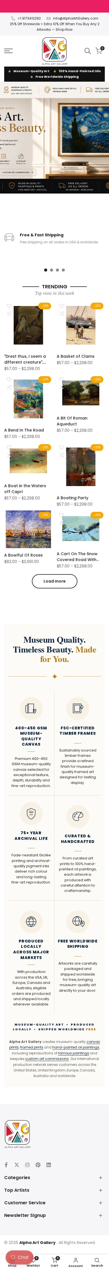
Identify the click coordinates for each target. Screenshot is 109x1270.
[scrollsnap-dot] (45, 270)
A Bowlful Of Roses (23, 555)
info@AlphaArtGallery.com (75, 18)
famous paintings (73, 1053)
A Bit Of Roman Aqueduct (72, 421)
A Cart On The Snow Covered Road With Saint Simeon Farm (77, 557)
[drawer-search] (88, 51)
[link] (54, 138)
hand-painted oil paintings (75, 1047)
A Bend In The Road (24, 430)
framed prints (31, 1047)
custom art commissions (47, 1058)
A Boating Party (72, 498)
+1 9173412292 (29, 18)
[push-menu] (8, 50)
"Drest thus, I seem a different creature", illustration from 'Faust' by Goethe (27, 359)
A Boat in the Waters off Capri (25, 488)
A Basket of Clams (75, 356)
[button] (9, 306)
